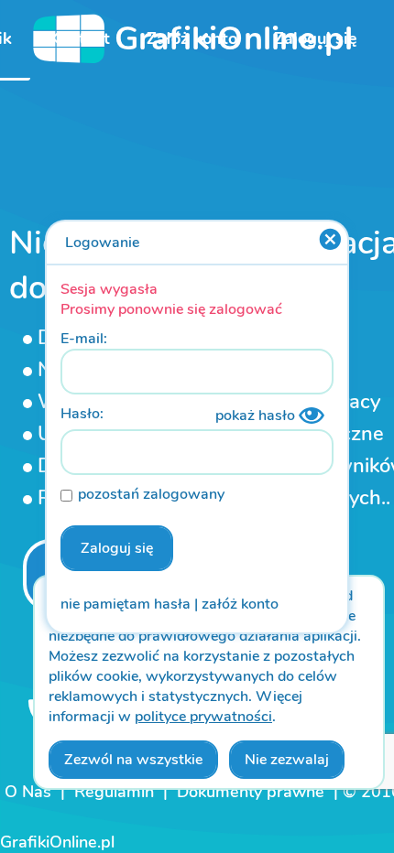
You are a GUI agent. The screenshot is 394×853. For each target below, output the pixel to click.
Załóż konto (192, 38)
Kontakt (79, 38)
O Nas (28, 792)
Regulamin (114, 792)
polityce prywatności (203, 717)
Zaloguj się (315, 38)
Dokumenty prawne (250, 792)
